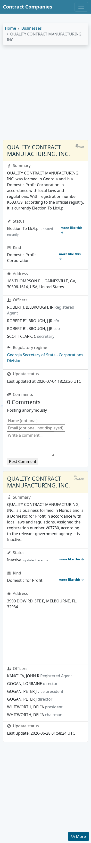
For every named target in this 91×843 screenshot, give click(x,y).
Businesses (31, 28)
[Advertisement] (45, 94)
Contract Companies (27, 6)
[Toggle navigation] (81, 7)
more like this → (71, 230)
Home (10, 28)
